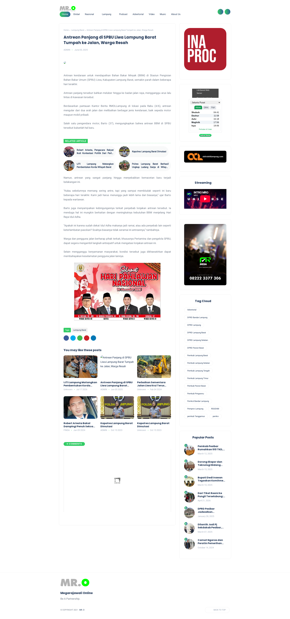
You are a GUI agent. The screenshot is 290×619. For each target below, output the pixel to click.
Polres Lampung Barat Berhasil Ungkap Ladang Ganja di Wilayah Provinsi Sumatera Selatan (150, 166)
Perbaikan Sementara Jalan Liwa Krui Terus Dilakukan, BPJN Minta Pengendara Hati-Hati (151, 384)
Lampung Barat (77, 30)
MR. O (81, 610)
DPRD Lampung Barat (196, 332)
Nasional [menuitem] (89, 14)
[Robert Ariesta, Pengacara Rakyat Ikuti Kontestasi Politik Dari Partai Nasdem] (69, 151)
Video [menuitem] (152, 14)
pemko (216, 416)
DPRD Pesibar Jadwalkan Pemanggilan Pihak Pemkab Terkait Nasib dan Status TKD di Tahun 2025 (212, 510)
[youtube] (211, 12)
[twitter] (197, 12)
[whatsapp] (202, 12)
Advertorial (191, 310)
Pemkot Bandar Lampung (198, 401)
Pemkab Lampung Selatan (198, 363)
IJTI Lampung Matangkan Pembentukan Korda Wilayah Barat (95, 165)
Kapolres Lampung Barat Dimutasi (149, 151)
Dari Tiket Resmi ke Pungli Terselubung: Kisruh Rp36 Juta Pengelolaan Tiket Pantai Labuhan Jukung (210, 495)
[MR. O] (68, 8)
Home (65, 14)
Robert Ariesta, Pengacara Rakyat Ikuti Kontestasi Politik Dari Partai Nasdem (95, 152)
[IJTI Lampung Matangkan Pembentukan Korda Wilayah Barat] (69, 165)
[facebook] (192, 12)
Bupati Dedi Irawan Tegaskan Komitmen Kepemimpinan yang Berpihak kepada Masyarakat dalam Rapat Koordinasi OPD (212, 479)
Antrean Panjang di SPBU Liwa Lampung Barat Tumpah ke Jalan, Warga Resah (116, 384)
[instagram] (207, 12)
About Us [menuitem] (175, 14)
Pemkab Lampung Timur (197, 378)
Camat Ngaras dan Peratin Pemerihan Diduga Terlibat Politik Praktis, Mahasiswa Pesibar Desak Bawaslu (210, 542)
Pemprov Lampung (195, 409)
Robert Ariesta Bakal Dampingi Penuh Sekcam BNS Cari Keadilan (80, 425)
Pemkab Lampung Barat (197, 355)
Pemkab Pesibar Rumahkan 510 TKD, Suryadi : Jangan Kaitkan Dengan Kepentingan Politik (210, 448)
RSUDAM (215, 409)
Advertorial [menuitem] (138, 14)
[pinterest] (86, 338)
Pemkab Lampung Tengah (198, 371)
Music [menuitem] (163, 14)
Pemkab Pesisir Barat (196, 386)
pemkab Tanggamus (196, 416)
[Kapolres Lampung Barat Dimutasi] (124, 151)
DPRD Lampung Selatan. (197, 340)
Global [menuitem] (76, 14)
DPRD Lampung (194, 325)
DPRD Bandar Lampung (197, 317)
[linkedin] (93, 338)
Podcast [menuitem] (123, 14)
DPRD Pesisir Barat (195, 348)
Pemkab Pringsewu (195, 393)
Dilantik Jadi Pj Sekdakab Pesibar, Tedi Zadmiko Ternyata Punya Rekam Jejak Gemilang (210, 526)
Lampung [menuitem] (106, 14)
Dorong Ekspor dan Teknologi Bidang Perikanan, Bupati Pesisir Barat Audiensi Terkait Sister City (212, 463)
